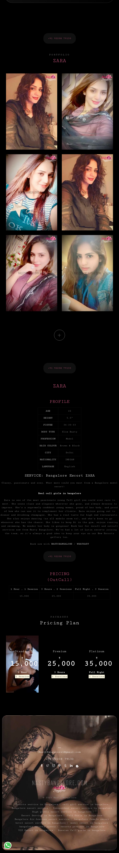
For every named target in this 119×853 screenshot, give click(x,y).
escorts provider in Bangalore (82, 826)
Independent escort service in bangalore (82, 808)
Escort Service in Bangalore (41, 815)
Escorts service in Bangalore (37, 804)
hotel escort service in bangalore (40, 823)
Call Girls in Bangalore (84, 815)
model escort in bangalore (89, 823)
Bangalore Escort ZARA (70, 475)
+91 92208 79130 (59, 38)
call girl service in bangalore (85, 804)
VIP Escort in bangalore (35, 830)
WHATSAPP (83, 544)
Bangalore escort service (30, 808)
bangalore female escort (91, 819)
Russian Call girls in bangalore (82, 830)
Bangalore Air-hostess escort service (42, 819)
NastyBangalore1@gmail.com (59, 752)
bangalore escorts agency (37, 826)
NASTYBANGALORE (61, 544)
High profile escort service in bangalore (62, 811)
